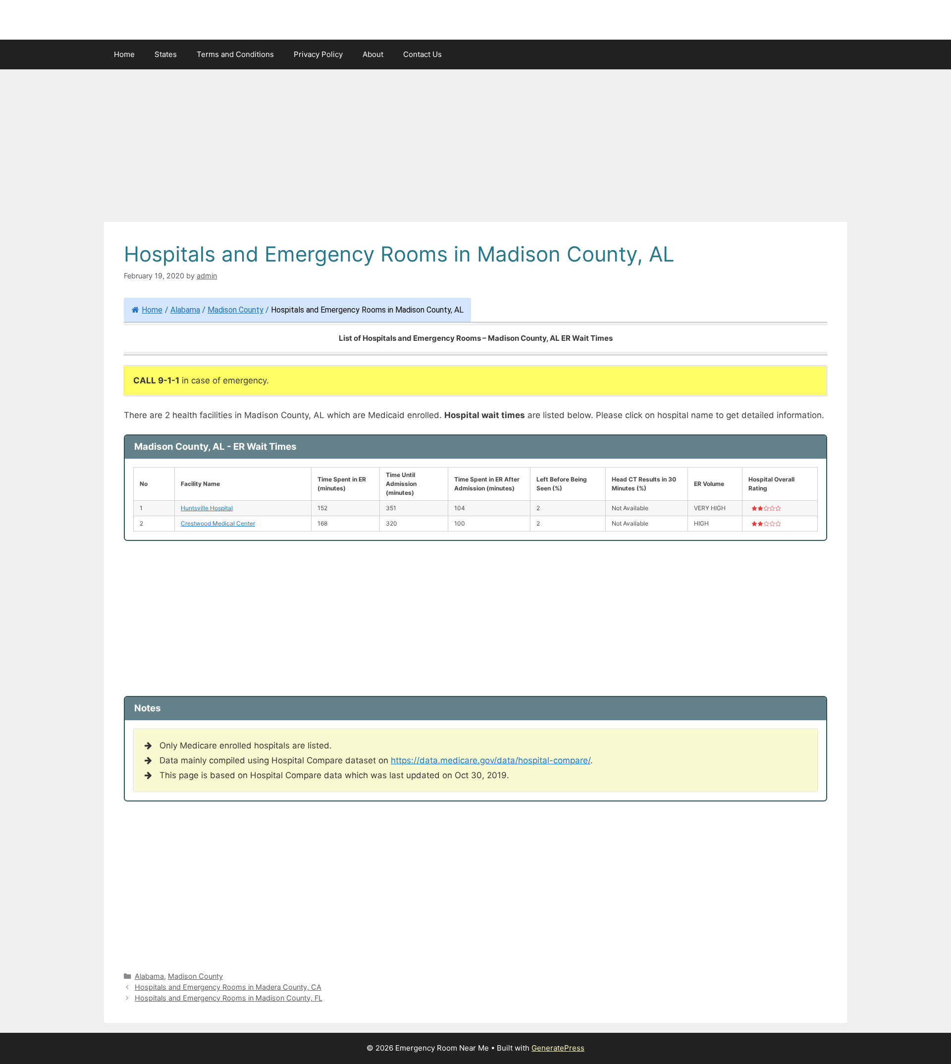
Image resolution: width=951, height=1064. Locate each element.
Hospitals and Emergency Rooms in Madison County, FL (228, 998)
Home (124, 54)
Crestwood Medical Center (218, 523)
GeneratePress (557, 1048)
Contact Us (422, 54)
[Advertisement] (475, 148)
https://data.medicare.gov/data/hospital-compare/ (490, 760)
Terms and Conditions (235, 54)
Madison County (236, 310)
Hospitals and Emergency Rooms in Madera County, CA (228, 987)
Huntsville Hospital (207, 508)
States (166, 54)
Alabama (185, 310)
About (373, 54)
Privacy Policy (318, 54)
